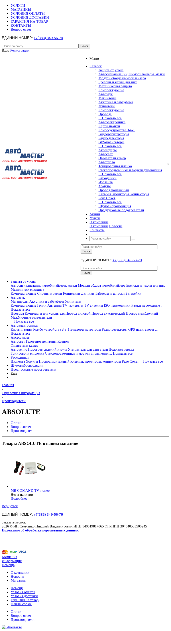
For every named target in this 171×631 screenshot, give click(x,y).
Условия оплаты (23, 592)
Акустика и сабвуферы (115, 102)
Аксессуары (107, 150)
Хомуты (104, 186)
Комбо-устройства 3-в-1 (116, 130)
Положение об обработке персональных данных (40, 530)
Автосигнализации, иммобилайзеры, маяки (131, 74)
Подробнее (19, 498)
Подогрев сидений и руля (47, 349)
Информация (12, 561)
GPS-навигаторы (111, 142)
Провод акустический (108, 313)
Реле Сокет (106, 198)
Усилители (106, 106)
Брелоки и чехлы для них (117, 82)
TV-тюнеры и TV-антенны (83, 305)
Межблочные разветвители (31, 317)
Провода (105, 114)
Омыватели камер (112, 158)
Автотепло (106, 162)
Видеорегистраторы (113, 134)
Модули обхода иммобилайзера (122, 78)
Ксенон (63, 341)
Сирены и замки (49, 293)
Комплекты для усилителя (45, 313)
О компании (99, 226)
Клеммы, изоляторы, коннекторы (123, 194)
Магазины (18, 580)
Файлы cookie (21, 604)
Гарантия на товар (25, 600)
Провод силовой (78, 313)
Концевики (71, 293)
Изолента (105, 182)
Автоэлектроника (111, 122)
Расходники (107, 178)
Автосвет (105, 154)
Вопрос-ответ (21, 615)
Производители (23, 619)
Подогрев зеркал (121, 349)
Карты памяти (109, 126)
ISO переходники (117, 305)
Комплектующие (111, 90)
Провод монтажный (113, 190)
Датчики (87, 293)
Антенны (54, 305)
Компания (9, 557)
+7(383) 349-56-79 (48, 37)
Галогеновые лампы (41, 341)
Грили (42, 305)
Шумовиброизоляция (114, 206)
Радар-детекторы (111, 138)
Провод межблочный (142, 313)
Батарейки (133, 293)
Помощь (8, 565)
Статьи (16, 611)
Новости (115, 226)
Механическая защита (115, 86)
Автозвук (105, 94)
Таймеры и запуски (110, 293)
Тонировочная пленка (115, 166)
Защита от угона (110, 70)
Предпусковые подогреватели (121, 210)
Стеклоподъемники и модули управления (130, 170)
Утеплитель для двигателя (88, 349)
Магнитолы (107, 98)
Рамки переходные (145, 305)
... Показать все (110, 118)
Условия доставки (24, 596)
